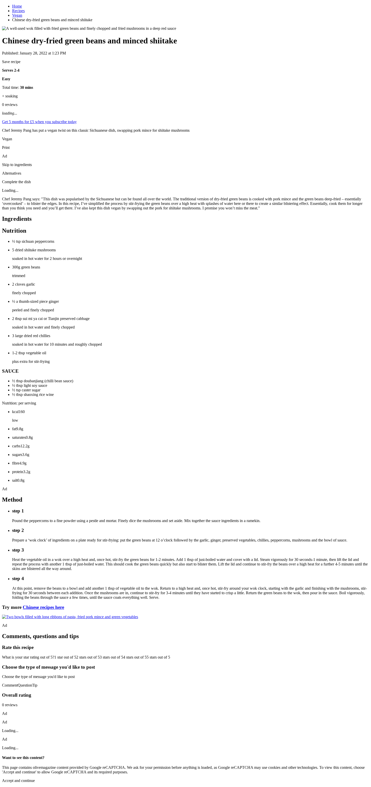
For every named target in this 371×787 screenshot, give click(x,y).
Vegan (17, 15)
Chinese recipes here (43, 607)
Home (17, 6)
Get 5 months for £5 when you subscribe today (39, 122)
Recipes (18, 11)
